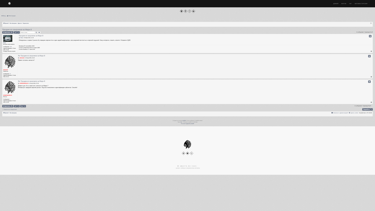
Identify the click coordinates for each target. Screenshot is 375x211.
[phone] (191, 153)
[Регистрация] (193, 11)
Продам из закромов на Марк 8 (17, 29)
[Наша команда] (185, 11)
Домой (335, 3)
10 (10, 73)
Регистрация (12, 16)
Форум (343, 3)
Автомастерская (361, 3)
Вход (4, 16)
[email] (187, 153)
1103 (11, 46)
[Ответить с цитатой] (370, 36)
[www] (183, 153)
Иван (4, 42)
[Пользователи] (181, 11)
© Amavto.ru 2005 (187, 166)
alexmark (5, 69)
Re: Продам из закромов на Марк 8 (31, 56)
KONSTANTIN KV (7, 95)
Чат (350, 3)
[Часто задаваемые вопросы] (189, 11)
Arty (181, 122)
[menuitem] (353, 113)
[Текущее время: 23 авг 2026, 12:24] (371, 23)
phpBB (184, 120)
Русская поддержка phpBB (187, 123)
